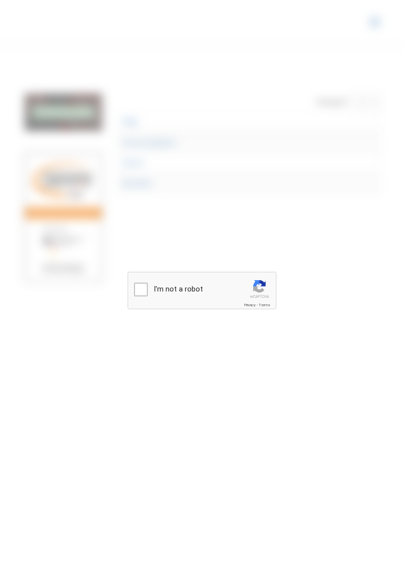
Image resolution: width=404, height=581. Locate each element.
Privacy (250, 305)
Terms (264, 305)
